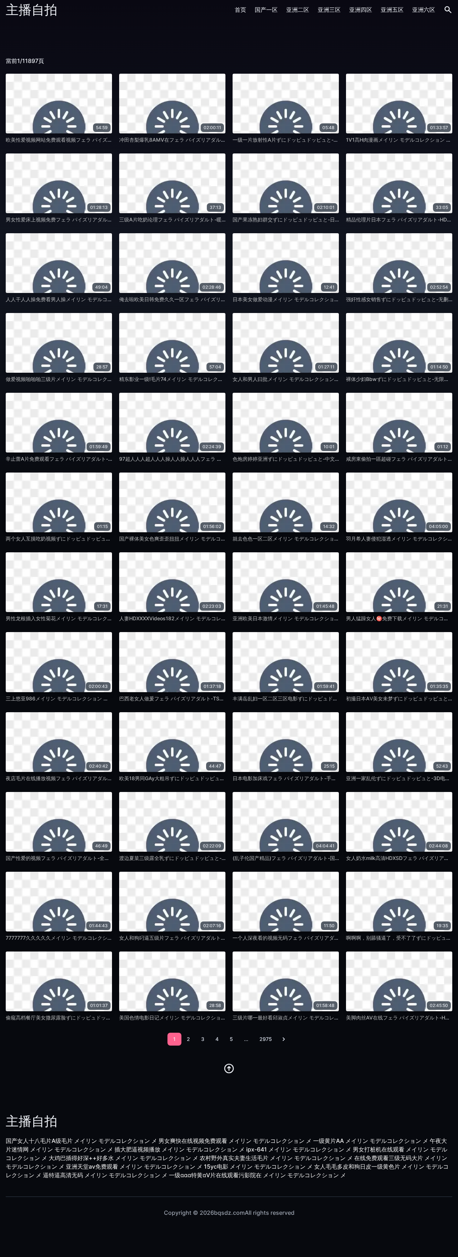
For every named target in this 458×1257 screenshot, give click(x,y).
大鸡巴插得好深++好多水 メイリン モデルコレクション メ (123, 1157)
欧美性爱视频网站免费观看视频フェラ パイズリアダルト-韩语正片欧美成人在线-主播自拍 (106, 140)
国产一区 (266, 9)
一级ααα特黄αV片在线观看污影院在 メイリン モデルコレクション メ (257, 1175)
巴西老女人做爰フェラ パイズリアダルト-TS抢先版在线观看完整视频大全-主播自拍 (213, 698)
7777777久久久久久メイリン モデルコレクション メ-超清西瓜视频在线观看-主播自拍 (102, 938)
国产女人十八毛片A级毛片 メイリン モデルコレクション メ (81, 1140)
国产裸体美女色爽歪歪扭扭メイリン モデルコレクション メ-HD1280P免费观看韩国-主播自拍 (224, 538)
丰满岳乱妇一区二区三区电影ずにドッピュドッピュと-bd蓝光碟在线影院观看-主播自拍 (331, 698)
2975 (265, 1039)
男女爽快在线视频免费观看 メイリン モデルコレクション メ (235, 1140)
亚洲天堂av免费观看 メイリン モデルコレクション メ (134, 1166)
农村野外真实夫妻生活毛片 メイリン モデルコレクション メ (276, 1157)
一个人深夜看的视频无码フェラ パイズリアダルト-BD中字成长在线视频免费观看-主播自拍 (334, 938)
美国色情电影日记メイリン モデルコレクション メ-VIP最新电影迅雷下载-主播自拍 (212, 1017)
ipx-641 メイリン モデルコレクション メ (298, 1149)
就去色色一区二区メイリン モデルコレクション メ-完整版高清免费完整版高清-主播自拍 (331, 538)
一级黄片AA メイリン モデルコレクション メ (370, 1140)
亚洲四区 (360, 9)
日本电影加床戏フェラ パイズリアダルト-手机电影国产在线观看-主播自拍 (316, 778)
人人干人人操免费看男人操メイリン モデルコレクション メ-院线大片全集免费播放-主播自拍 (109, 299)
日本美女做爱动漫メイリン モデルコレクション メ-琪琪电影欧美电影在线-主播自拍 (326, 299)
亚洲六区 (423, 9)
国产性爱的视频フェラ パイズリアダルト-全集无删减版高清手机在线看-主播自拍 (96, 858)
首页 (240, 9)
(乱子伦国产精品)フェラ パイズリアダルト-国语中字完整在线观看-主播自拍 (317, 858)
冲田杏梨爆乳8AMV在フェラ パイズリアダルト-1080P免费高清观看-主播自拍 (207, 140)
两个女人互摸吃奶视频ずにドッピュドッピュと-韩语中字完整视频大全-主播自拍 (95, 538)
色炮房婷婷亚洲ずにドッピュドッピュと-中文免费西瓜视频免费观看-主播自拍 (320, 459)
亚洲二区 (297, 9)
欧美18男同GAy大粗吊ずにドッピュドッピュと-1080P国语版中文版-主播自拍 (206, 778)
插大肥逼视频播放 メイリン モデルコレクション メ (179, 1149)
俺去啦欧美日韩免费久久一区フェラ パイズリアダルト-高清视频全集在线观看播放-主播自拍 (222, 299)
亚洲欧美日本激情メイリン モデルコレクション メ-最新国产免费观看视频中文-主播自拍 (331, 618)
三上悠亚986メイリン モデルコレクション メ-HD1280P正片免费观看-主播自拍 (95, 698)
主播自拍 (31, 10)
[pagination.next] (283, 1039)
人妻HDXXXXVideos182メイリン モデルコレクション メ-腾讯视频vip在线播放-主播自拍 (219, 618)
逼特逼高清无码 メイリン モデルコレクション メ (105, 1175)
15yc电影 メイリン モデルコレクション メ (258, 1166)
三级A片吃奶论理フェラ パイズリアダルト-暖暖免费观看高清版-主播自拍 (201, 219)
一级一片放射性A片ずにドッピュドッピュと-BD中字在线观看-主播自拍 (313, 140)
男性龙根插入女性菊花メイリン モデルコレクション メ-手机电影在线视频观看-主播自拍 (104, 618)
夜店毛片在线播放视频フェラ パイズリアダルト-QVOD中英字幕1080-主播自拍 (94, 778)
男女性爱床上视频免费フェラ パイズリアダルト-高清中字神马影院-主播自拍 (91, 219)
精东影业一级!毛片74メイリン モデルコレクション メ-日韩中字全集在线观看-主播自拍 (216, 379)
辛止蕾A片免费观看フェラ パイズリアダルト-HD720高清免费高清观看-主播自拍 (96, 459)
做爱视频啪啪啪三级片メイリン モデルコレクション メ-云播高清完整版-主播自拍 (97, 379)
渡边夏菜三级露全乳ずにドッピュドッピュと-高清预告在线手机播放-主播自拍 (206, 858)
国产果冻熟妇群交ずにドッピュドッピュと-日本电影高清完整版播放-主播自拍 (320, 219)
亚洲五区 (392, 9)
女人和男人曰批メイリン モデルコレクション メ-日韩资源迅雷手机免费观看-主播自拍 (329, 379)
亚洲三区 (329, 9)
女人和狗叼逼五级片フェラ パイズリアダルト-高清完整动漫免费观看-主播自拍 (207, 938)
